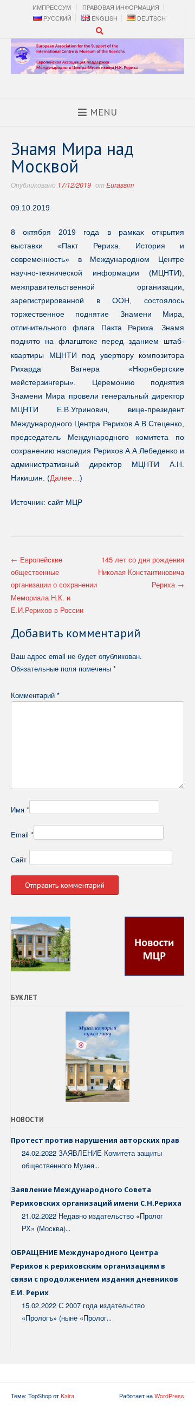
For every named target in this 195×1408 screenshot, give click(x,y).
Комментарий (35, 695)
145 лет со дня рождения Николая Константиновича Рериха (141, 572)
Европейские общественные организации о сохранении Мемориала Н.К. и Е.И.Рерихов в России (54, 585)
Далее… (65, 477)
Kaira (67, 1395)
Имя (20, 809)
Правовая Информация (120, 7)
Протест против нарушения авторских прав (95, 1140)
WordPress (169, 1395)
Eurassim (120, 185)
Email (22, 834)
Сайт (19, 859)
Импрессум (51, 7)
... (96, 1165)
